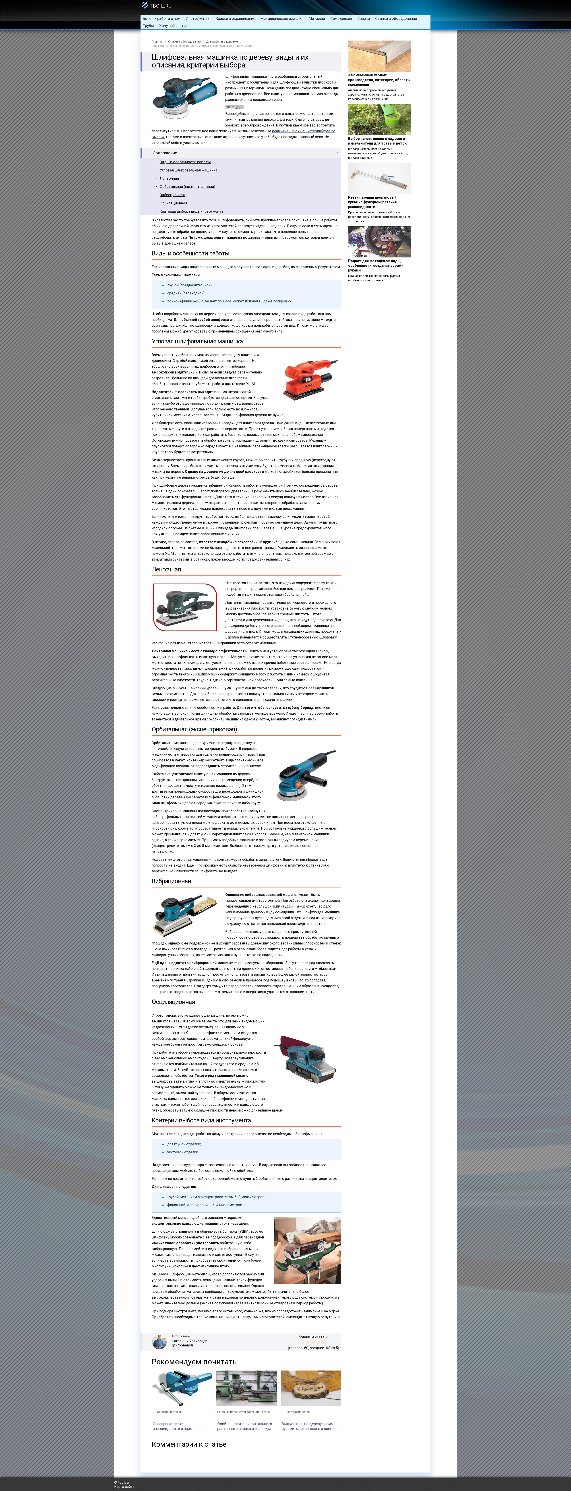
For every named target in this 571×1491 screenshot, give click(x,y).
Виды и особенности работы (185, 162)
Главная (157, 41)
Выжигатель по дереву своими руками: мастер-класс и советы (309, 1426)
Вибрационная (172, 195)
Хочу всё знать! (173, 25)
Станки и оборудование (396, 18)
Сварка (363, 18)
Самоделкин (341, 18)
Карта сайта (124, 1487)
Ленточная (169, 178)
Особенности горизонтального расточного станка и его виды (244, 1426)
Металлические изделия (282, 18)
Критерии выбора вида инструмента (191, 211)
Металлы (317, 18)
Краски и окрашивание (235, 18)
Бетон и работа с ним (161, 18)
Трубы (148, 25)
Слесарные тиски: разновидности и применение (179, 1426)
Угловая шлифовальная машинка (188, 170)
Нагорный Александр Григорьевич (189, 1343)
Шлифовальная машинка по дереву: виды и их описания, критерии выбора (202, 45)
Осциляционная (173, 203)
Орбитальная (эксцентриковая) (187, 186)
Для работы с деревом (222, 41)
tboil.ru (161, 6)
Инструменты (198, 18)
